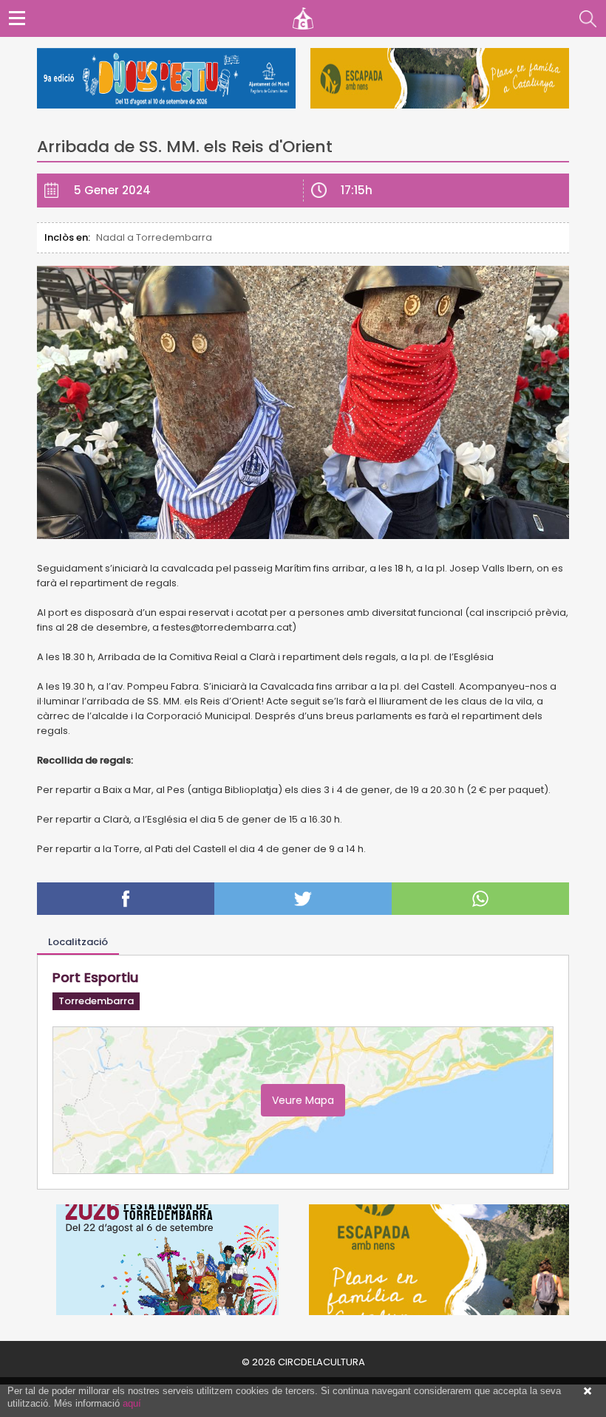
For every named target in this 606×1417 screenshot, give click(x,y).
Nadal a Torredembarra (154, 237)
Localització (78, 942)
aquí (132, 1403)
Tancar (587, 1391)
